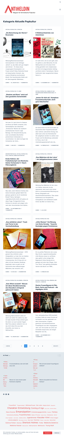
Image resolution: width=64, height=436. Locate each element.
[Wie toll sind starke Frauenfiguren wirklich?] (35, 365)
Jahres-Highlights (9, 417)
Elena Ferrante (10, 412)
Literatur (19, 29)
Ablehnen (57, 433)
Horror (55, 415)
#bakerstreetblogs (11, 154)
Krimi (47, 417)
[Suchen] (60, 2)
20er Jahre (39, 405)
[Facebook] (3, 394)
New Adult (30, 420)
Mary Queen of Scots (23, 420)
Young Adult (50, 425)
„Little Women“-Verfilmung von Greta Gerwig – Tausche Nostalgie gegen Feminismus (46, 224)
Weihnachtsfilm (25, 425)
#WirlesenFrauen (30, 405)
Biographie (53, 405)
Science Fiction (11, 423)
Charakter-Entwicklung (18, 408)
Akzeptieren (48, 433)
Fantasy (55, 412)
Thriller (41, 423)
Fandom (49, 412)
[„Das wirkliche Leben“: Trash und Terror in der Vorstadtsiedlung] (17, 239)
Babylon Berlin (46, 405)
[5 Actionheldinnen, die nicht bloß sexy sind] (5, 365)
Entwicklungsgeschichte (38, 412)
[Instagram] (8, 394)
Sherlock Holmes (30, 422)
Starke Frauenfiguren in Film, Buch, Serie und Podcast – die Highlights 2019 (47, 287)
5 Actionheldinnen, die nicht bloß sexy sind (18, 364)
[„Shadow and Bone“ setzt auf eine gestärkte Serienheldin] (17, 109)
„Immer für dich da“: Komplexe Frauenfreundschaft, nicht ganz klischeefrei (47, 100)
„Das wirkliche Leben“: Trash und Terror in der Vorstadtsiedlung (16, 224)
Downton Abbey (53, 408)
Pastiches (36, 420)
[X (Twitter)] (6, 394)
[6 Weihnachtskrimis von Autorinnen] (47, 47)
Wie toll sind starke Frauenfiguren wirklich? (49, 364)
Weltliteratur (41, 425)
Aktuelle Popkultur (11, 29)
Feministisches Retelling (12, 415)
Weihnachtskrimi (33, 425)
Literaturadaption (13, 420)
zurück (8, 346)
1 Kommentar (24, 82)
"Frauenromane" (21, 405)
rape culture (46, 420)
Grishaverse (50, 415)
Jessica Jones (22, 417)
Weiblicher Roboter (16, 425)
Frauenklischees (25, 415)
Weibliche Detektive (19, 155)
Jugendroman (32, 418)
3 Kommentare (54, 145)
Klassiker (41, 417)
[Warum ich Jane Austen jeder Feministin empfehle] (5, 381)
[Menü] (60, 9)
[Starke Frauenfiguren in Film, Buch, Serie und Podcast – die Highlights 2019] (47, 302)
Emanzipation (23, 411)
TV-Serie (19, 91)
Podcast (41, 420)
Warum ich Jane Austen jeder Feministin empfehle (17, 380)
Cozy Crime (47, 408)
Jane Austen (15, 417)
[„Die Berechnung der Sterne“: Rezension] (17, 47)
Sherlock (19, 423)
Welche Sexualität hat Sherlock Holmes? (48, 380)
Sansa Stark (52, 420)
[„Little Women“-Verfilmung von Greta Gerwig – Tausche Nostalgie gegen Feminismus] (47, 239)
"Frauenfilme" (12, 405)
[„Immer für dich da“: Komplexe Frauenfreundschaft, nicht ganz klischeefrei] (47, 114)
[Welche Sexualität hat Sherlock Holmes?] (35, 381)
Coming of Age (37, 408)
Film (7, 155)
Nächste (55, 346)
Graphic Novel (43, 415)
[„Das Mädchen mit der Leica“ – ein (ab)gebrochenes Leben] (47, 172)
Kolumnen (19, 280)
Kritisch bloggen (54, 417)
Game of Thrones (35, 415)
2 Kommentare (22, 271)
